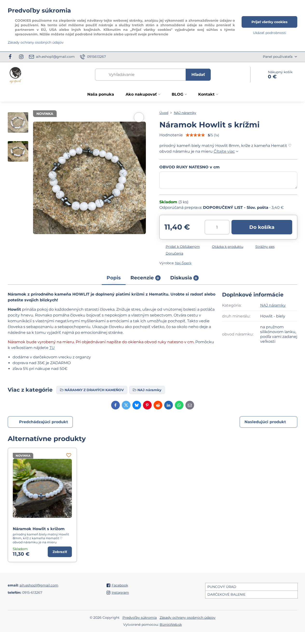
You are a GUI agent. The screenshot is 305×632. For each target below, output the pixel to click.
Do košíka (261, 227)
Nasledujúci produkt (265, 422)
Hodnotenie (171, 135)
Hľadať (198, 74)
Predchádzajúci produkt (43, 422)
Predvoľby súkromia (139, 617)
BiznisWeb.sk (171, 624)
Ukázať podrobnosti (269, 33)
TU (52, 347)
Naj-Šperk (183, 263)
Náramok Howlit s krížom (39, 529)
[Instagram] (21, 57)
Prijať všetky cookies (269, 22)
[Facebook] (12, 57)
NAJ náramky (273, 305)
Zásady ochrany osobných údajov (188, 617)
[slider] (195, 135)
